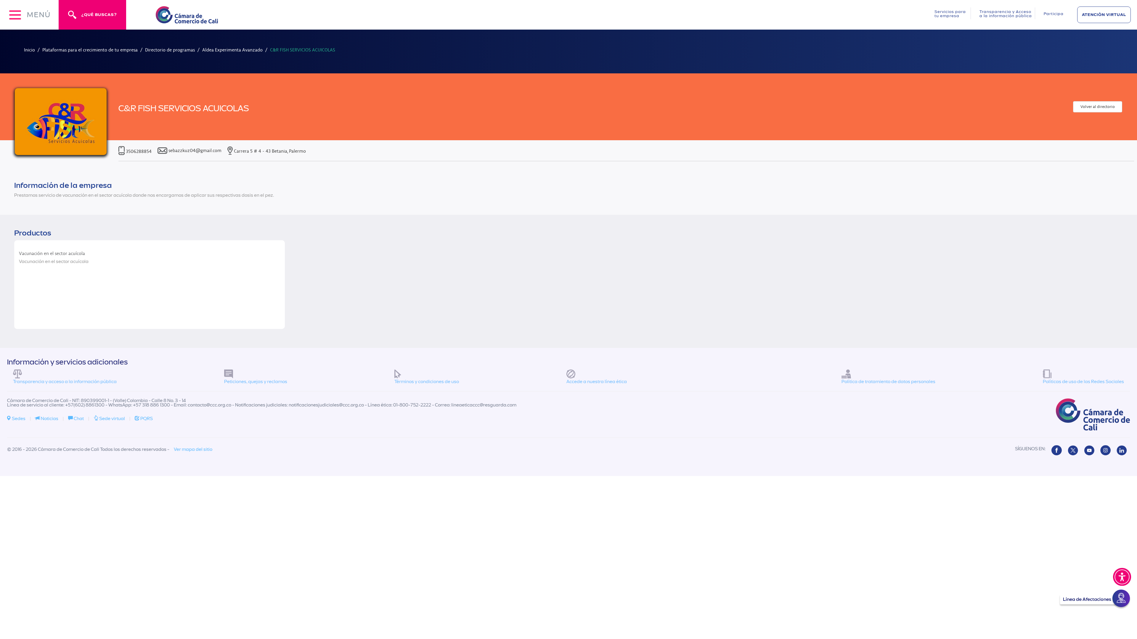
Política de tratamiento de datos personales (888, 382)
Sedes (18, 419)
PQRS (146, 419)
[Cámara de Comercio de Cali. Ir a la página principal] (187, 19)
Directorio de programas (170, 50)
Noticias (49, 419)
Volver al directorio (1097, 106)
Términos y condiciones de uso (426, 382)
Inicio (29, 50)
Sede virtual (111, 419)
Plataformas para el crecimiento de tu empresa (90, 50)
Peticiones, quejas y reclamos (255, 382)
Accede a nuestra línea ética (596, 382)
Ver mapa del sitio (193, 449)
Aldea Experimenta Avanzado (232, 50)
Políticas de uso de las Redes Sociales (1083, 382)
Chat (78, 419)
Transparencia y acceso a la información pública (65, 382)
